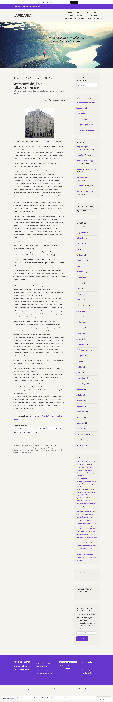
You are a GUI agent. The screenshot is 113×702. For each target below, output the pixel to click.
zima (87, 554)
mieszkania (53, 445)
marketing (80, 311)
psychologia (81, 384)
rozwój (79, 406)
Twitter (83, 542)
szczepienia (90, 534)
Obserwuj (82, 639)
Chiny (94, 464)
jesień (81, 484)
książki (79, 289)
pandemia (79, 511)
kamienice (28, 445)
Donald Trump (87, 470)
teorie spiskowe (84, 540)
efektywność (84, 473)
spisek (81, 529)
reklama (79, 389)
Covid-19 (84, 467)
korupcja (90, 486)
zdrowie (79, 445)
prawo (15, 93)
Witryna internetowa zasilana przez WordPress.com (45, 689)
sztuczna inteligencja (88, 537)
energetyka (80, 476)
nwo (83, 509)
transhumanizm (91, 540)
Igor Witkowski (79, 481)
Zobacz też (81, 573)
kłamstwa (93, 489)
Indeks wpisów (94, 18)
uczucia (79, 429)
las (82, 492)
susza (77, 534)
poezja (86, 514)
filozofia (79, 272)
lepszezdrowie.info (81, 498)
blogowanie (81, 233)
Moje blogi (95, 15)
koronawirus (84, 486)
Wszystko (80, 440)
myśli (78, 333)
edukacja (80, 244)
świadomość (87, 557)
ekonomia (80, 261)
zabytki (15, 453)
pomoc (91, 517)
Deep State (91, 467)
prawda (79, 523)
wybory (92, 548)
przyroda (80, 378)
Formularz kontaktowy (85, 102)
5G (77, 462)
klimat (79, 283)
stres (90, 531)
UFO (86, 542)
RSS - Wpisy (87, 662)
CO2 (77, 467)
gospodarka (41, 91)
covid (80, 467)
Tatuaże (79, 155)
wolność (79, 548)
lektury (93, 492)
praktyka (80, 367)
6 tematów (80, 186)
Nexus (86, 506)
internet (90, 481)
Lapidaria (22, 16)
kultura (47, 91)
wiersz (90, 545)
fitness (78, 478)
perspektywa (87, 511)
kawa (83, 484)
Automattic (83, 689)
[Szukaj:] (86, 85)
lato (85, 492)
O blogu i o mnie (82, 12)
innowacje (86, 481)
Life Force (89, 498)
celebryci (78, 464)
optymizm (92, 509)
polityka (61, 91)
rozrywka (80, 401)
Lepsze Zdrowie (82, 495)
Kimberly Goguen (90, 484)
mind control (86, 503)
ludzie (78, 300)
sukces (93, 531)
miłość (91, 503)
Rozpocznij (74, 2)
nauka (78, 339)
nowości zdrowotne (92, 506)
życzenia (79, 560)
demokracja (79, 470)
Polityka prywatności (78, 15)
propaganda (86, 523)
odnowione (27, 448)
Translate (66, 668)
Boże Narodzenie (87, 462)
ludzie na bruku (44, 445)
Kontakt (96, 12)
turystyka (80, 423)
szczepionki (79, 537)
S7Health (94, 526)
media (78, 317)
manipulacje (87, 500)
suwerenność (83, 534)
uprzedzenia (89, 542)
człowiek (79, 238)
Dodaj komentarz (26, 453)
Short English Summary (74, 18)
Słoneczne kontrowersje (86, 169)
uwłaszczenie (43, 450)
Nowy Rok (78, 509)
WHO (83, 545)
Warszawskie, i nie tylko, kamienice (27, 85)
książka (78, 489)
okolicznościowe (82, 350)
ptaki (83, 526)
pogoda (91, 514)
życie (94, 557)
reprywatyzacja (24, 450)
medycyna (80, 322)
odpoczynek (87, 509)
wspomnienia (86, 548)
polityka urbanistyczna (48, 448)
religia (79, 395)
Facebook (92, 475)
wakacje (79, 545)
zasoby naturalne (87, 551)
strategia (86, 531)
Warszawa (51, 450)
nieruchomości (18, 448)
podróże (82, 514)
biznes (34, 91)
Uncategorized (82, 434)
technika (79, 417)
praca (78, 361)
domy (23, 445)
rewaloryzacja (33, 450)
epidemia (86, 475)
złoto (83, 557)
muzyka (79, 328)
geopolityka (84, 478)
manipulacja (81, 305)
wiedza (87, 545)
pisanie (77, 514)
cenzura (83, 464)
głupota (89, 478)
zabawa (81, 551)
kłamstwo (78, 492)
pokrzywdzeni (36, 448)
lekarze (88, 492)
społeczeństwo (86, 528)
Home (70, 12)
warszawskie (59, 450)
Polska (87, 517)
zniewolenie (91, 554)
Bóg (94, 462)
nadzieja (82, 506)
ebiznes (92, 470)
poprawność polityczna (82, 520)
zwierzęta (78, 557)
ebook (78, 473)
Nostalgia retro (82, 177)
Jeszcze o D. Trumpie (84, 191)
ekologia (79, 255)
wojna (94, 545)
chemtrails (89, 464)
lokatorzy (36, 445)
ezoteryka (80, 266)
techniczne (80, 412)
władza (77, 551)
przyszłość (78, 526)
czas (88, 467)
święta (91, 557)
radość (85, 526)
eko (77, 249)
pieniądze (94, 511)
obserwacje (54, 91)
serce (77, 528)
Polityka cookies (10, 698)
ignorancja (93, 478)
